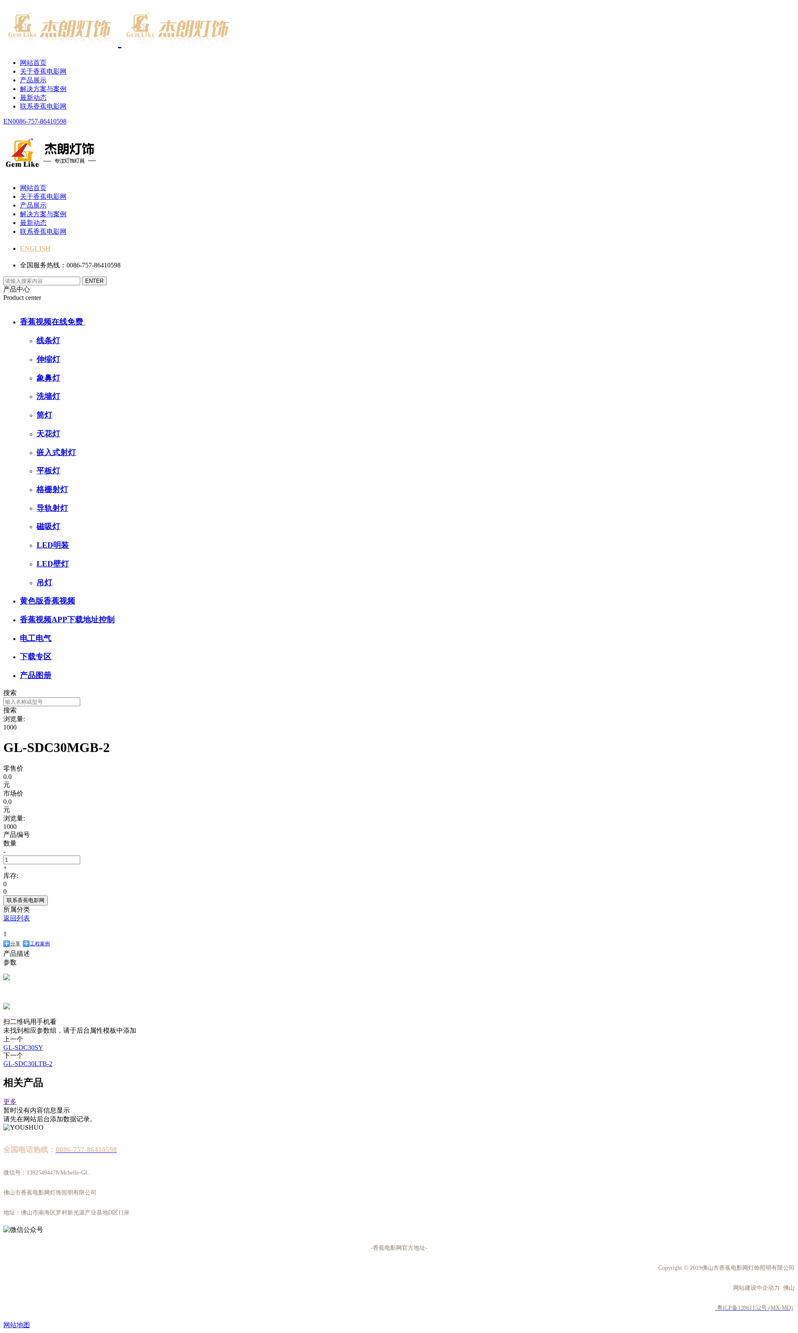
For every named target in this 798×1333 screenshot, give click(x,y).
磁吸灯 (48, 526)
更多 (10, 1101)
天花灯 (48, 433)
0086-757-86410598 (39, 121)
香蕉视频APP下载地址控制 (67, 619)
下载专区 (36, 656)
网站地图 (16, 1324)
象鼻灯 (48, 377)
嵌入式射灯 (56, 452)
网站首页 (33, 62)
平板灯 (48, 470)
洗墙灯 (48, 396)
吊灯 (44, 582)
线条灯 (48, 340)
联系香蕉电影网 (43, 106)
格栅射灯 (52, 489)
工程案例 (40, 944)
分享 (15, 944)
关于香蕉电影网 (43, 71)
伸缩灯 (48, 359)
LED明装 (53, 545)
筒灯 (44, 415)
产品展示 (33, 80)
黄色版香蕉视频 (47, 600)
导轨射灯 (52, 508)
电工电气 (36, 638)
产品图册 (36, 675)
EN (7, 121)
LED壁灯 (53, 563)
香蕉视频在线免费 (52, 321)
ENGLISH (35, 248)
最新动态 (33, 97)
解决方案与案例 (43, 88)
